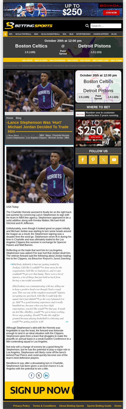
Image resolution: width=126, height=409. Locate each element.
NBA (36, 34)
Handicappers (100, 34)
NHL (65, 34)
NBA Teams (116, 60)
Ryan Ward (13, 135)
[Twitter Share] (39, 375)
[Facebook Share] (31, 375)
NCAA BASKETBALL (50, 34)
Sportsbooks (83, 34)
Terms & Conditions (44, 406)
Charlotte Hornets (61, 135)
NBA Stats (72, 60)
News (48, 135)
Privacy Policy (21, 406)
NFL (11, 34)
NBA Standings (57, 60)
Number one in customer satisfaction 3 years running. (102, 114)
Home (9, 118)
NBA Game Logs (100, 60)
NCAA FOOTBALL (23, 34)
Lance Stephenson (16, 138)
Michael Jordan (56, 138)
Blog (114, 34)
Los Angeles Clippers (36, 138)
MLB (71, 34)
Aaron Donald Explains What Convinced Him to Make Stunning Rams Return (61, 66)
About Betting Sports (71, 406)
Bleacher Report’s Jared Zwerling (51, 258)
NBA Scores (41, 60)
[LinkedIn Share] (46, 375)
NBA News (27, 60)
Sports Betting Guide (99, 406)
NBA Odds (85, 60)
